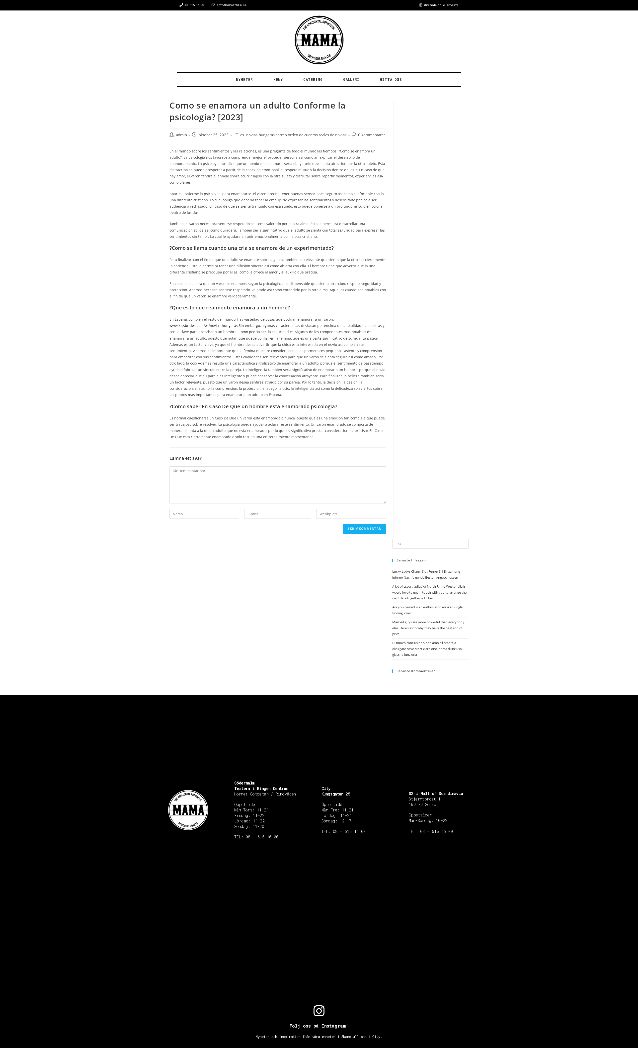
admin (181, 134)
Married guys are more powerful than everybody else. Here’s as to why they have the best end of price (428, 628)
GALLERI (351, 79)
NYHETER (244, 79)
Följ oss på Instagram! (319, 1026)
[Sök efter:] (430, 543)
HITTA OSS (391, 79)
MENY (278, 79)
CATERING (313, 79)
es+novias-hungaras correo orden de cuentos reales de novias (293, 134)
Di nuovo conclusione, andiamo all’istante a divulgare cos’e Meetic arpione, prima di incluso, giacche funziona (427, 649)
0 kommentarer (371, 134)
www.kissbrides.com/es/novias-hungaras (203, 325)
